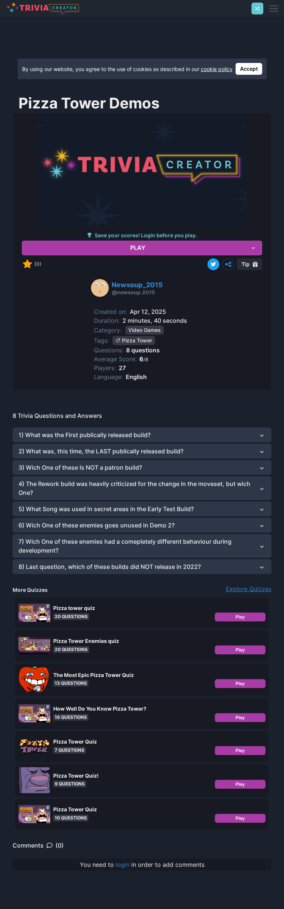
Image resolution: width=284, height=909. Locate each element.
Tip (245, 264)
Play (240, 617)
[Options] (228, 264)
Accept (249, 69)
